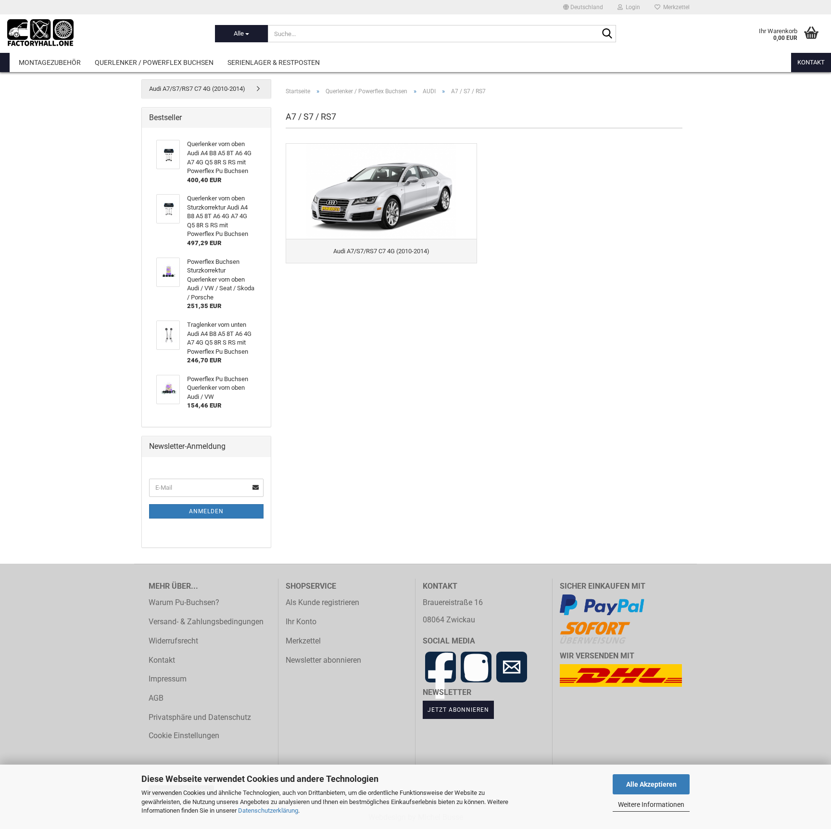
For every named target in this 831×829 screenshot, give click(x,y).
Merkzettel (675, 7)
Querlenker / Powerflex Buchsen (154, 62)
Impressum (168, 679)
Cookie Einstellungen (184, 735)
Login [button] (631, 7)
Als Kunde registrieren (322, 602)
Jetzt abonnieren (458, 709)
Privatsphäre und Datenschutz (200, 717)
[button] (583, 7)
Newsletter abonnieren (323, 660)
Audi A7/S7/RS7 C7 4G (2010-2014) (197, 88)
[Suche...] (607, 34)
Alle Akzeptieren (651, 784)
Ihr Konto (301, 622)
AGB (156, 698)
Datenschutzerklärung (268, 810)
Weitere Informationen (651, 804)
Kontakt (811, 62)
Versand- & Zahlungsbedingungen (206, 622)
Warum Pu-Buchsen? (184, 602)
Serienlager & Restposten (273, 62)
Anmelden (206, 511)
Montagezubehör (50, 62)
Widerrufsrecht (173, 641)
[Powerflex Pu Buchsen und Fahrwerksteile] (104, 33)
